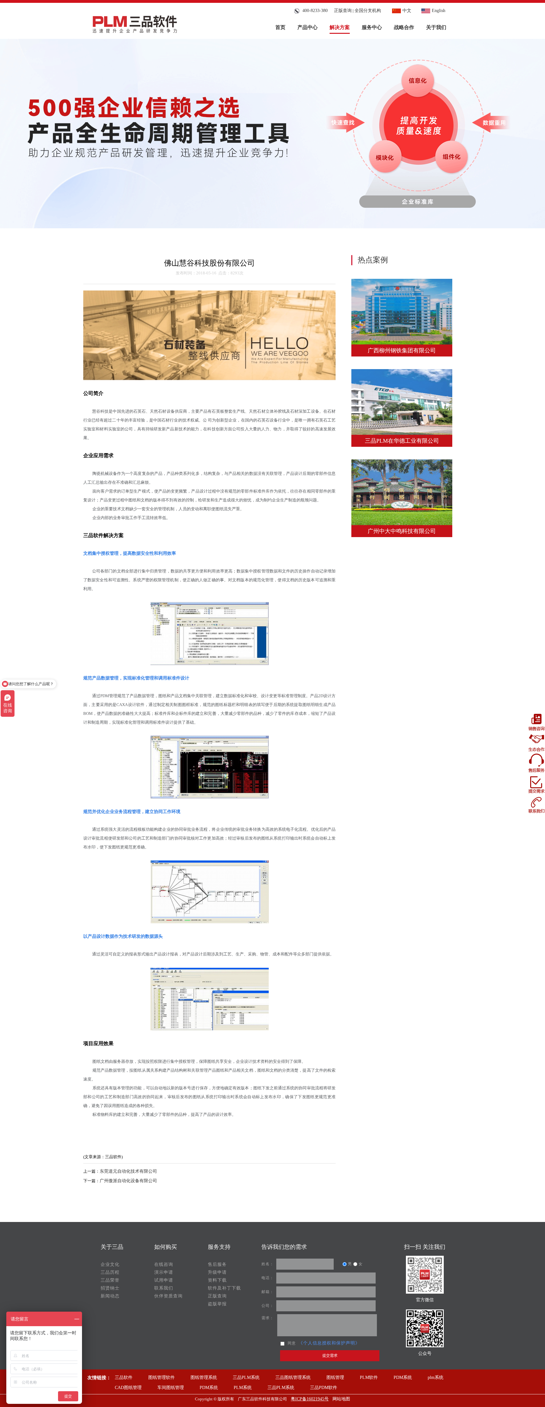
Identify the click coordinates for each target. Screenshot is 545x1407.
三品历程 (110, 1272)
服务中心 (372, 27)
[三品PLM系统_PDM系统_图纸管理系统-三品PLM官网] (135, 22)
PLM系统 (243, 1387)
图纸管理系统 (203, 1377)
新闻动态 (110, 1296)
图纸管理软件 (161, 1377)
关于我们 (436, 27)
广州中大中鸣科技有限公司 (402, 531)
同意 (292, 1343)
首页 (280, 27)
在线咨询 (163, 1264)
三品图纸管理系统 (293, 1377)
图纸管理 (335, 1377)
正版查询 (343, 10)
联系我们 (163, 1288)
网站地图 (341, 1399)
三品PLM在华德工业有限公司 (402, 441)
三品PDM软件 (323, 1387)
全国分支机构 (368, 10)
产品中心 (307, 27)
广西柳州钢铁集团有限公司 (402, 350)
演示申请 (163, 1272)
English (438, 10)
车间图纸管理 (170, 1387)
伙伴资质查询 (168, 1296)
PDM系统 (403, 1377)
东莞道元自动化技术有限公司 (128, 1171)
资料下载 (217, 1280)
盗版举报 (217, 1304)
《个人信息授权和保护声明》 (329, 1343)
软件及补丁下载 (224, 1288)
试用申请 (163, 1280)
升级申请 (217, 1272)
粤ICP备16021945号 (310, 1399)
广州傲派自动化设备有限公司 (128, 1180)
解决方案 (340, 27)
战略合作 (404, 27)
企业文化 (110, 1264)
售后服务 (217, 1264)
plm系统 (435, 1377)
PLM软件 (369, 1377)
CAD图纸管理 (128, 1387)
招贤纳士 (110, 1288)
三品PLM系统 (246, 1377)
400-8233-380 (314, 10)
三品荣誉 (110, 1280)
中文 (406, 10)
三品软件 (123, 1377)
